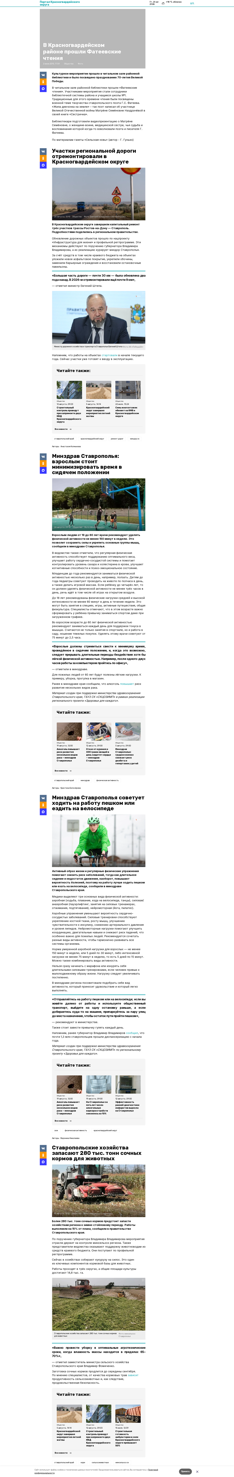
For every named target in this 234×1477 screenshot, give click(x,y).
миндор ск (134, 439)
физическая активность (107, 780)
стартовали (109, 355)
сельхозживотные (100, 1462)
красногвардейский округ (92, 439)
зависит (133, 1375)
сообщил (132, 1033)
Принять (185, 1471)
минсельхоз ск (122, 1462)
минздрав (85, 780)
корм (83, 1462)
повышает (127, 683)
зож (56, 1130)
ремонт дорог (117, 439)
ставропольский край (64, 439)
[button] (98, 194)
